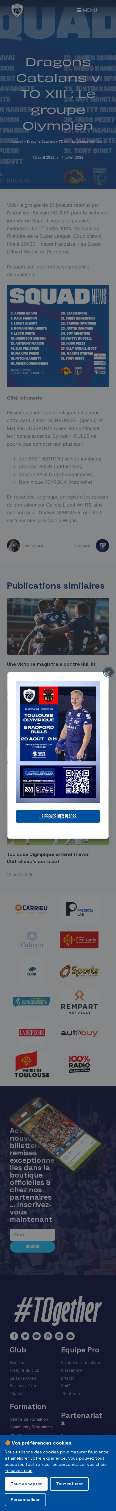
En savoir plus (18, 1470)
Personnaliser (25, 1499)
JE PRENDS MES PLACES (58, 816)
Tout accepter (26, 1483)
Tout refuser (69, 1483)
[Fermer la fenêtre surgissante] (108, 672)
